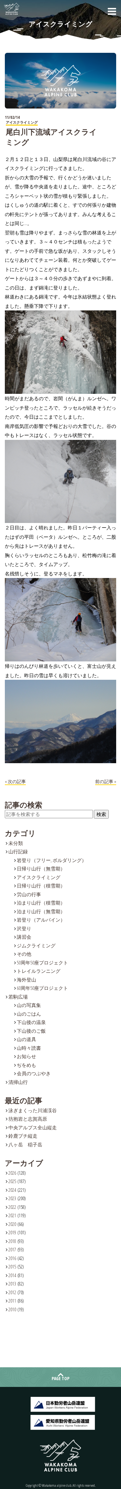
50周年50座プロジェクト (42, 962)
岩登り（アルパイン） (41, 919)
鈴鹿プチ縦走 (22, 1136)
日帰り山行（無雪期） (41, 868)
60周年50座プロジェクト (42, 988)
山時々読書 (29, 1048)
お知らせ (26, 1056)
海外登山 (26, 979)
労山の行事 (29, 894)
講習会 (24, 937)
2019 (12, 1232)
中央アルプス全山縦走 (32, 1127)
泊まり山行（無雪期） (41, 911)
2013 (12, 1283)
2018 (12, 1241)
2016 (12, 1258)
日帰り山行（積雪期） (41, 885)
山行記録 (18, 851)
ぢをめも (26, 1065)
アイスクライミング (38, 877)
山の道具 (26, 1039)
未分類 (15, 843)
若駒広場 (18, 996)
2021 (12, 1215)
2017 (12, 1249)
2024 (12, 1190)
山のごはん (29, 1013)
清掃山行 (18, 1082)
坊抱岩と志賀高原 (27, 1118)
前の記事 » (105, 781)
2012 (12, 1292)
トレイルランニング (38, 971)
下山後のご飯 (31, 1031)
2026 (12, 1173)
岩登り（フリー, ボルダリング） (51, 860)
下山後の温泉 (31, 1022)
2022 (12, 1207)
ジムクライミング (36, 945)
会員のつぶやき (34, 1073)
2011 (12, 1300)
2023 (12, 1198)
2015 (12, 1266)
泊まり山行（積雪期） (41, 902)
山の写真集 (29, 1005)
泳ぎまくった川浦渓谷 (32, 1110)
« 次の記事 (15, 781)
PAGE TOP (60, 1378)
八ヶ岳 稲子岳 (25, 1144)
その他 (24, 954)
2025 (12, 1181)
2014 (12, 1275)
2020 (12, 1224)
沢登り (24, 928)
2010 (12, 1309)
